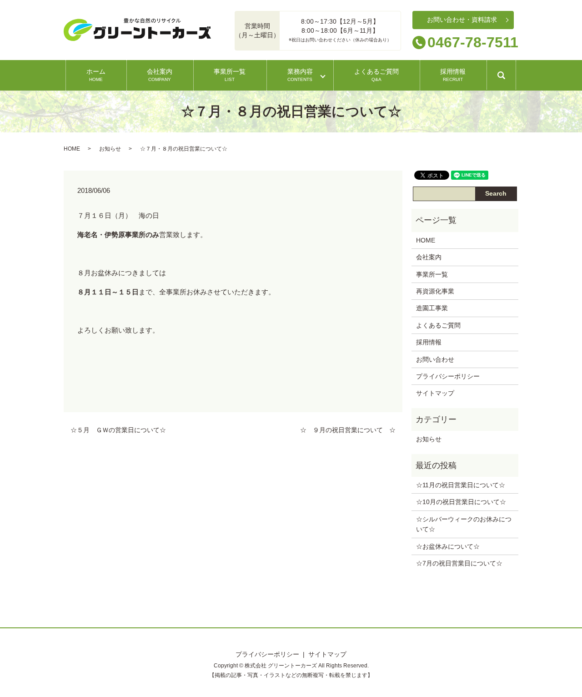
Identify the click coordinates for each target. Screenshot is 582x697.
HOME (72, 149)
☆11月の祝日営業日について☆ (460, 485)
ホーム (95, 74)
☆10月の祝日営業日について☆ (461, 501)
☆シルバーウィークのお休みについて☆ (464, 524)
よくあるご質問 (376, 74)
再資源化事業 (435, 291)
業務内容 (300, 74)
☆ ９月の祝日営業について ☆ (348, 430)
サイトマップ (435, 393)
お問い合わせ (435, 359)
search (509, 78)
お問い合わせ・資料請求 (462, 19)
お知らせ (110, 149)
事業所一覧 (230, 74)
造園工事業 (432, 308)
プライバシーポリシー (448, 376)
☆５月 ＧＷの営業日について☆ (118, 430)
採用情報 (453, 74)
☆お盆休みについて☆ (448, 546)
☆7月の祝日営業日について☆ (459, 563)
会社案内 (159, 74)
